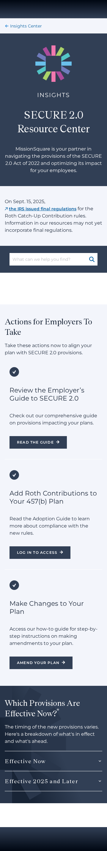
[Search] (92, 259)
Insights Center (26, 26)
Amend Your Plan (38, 662)
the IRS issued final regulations (42, 208)
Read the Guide (35, 442)
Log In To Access (37, 552)
